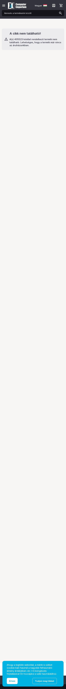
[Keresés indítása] (60, 13)
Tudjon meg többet (44, 681)
